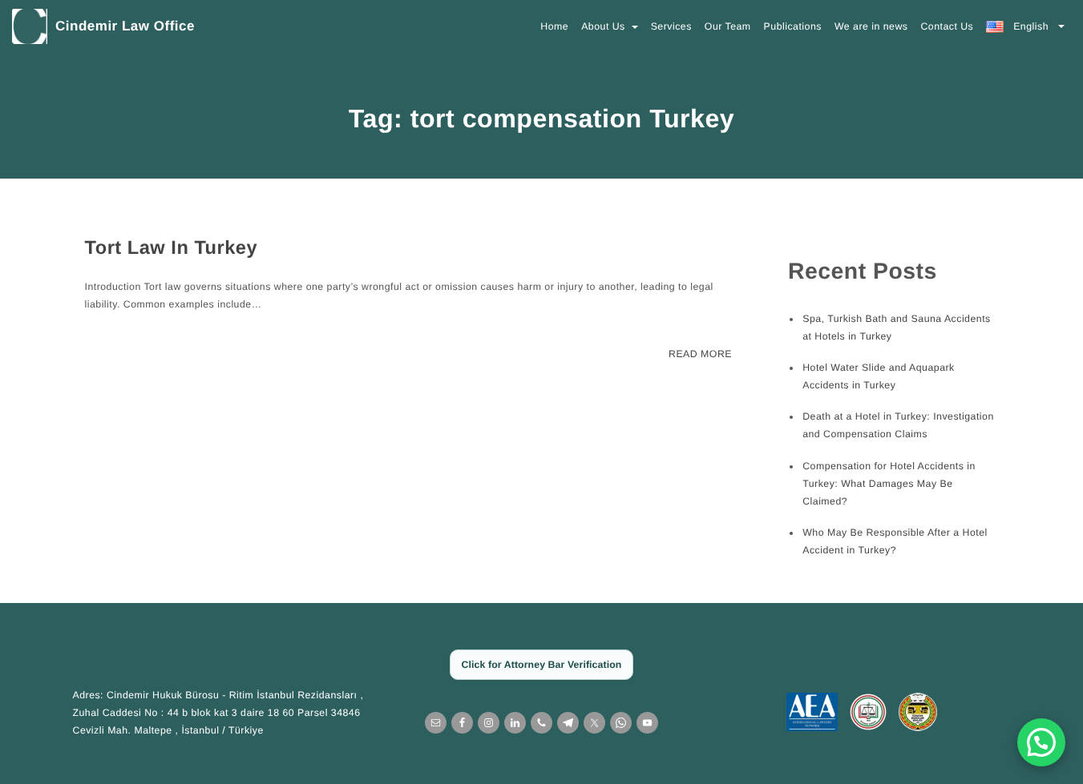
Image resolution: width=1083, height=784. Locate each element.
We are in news (871, 26)
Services (671, 26)
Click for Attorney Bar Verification (542, 664)
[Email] (436, 723)
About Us (604, 26)
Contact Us (946, 26)
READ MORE (700, 354)
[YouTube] (647, 723)
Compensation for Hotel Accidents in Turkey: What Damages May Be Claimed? (889, 483)
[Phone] (541, 723)
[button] (1041, 742)
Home (554, 26)
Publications (793, 26)
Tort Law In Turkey (171, 248)
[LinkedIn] (515, 723)
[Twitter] (594, 723)
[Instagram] (488, 723)
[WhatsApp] (621, 723)
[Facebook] (462, 723)
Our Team (728, 26)
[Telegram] (568, 723)
